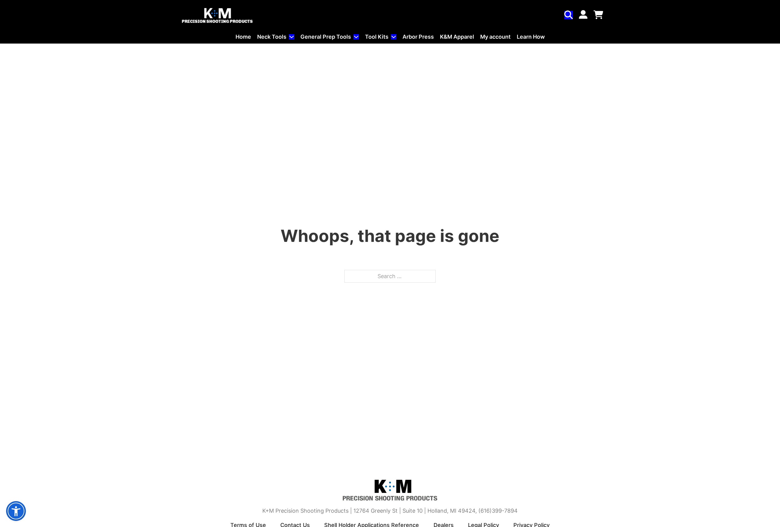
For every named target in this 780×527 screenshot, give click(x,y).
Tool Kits (376, 37)
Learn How (531, 37)
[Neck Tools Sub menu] (291, 37)
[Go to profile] (583, 15)
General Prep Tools (325, 37)
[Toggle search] (568, 15)
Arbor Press (418, 37)
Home (243, 37)
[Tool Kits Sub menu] (393, 37)
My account (495, 37)
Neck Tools (271, 37)
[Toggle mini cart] (598, 15)
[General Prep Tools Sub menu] (356, 37)
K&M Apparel (457, 37)
